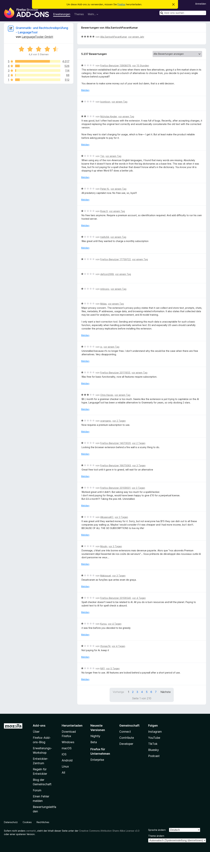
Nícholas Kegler (108, 116)
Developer (126, 743)
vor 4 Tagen (139, 598)
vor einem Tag (119, 101)
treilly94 (104, 237)
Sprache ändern (157, 829)
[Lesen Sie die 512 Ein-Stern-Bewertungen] (37, 79)
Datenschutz (11, 822)
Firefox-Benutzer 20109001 (115, 487)
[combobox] (182, 13)
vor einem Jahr (136, 36)
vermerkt (31, 830)
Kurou (103, 623)
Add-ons (39, 725)
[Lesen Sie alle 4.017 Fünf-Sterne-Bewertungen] (37, 61)
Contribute (126, 737)
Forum (37, 790)
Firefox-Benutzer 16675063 (115, 465)
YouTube (154, 737)
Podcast (154, 756)
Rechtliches (43, 822)
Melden (85, 90)
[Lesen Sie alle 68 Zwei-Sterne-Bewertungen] (37, 75)
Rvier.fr (104, 211)
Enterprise (97, 759)
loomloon (105, 101)
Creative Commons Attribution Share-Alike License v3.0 (109, 830)
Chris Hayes (106, 395)
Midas (103, 303)
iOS (64, 754)
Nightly (95, 736)
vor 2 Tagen (119, 420)
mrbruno (104, 289)
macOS (67, 748)
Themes (79, 14)
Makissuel (105, 575)
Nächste (165, 692)
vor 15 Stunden (140, 65)
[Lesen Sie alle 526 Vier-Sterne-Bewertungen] (37, 66)
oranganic (105, 420)
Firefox (121, 4)
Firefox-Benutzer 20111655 (115, 372)
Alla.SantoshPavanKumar (113, 36)
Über (36, 731)
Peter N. (104, 188)
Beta (93, 742)
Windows (68, 742)
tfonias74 (105, 646)
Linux (65, 766)
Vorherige (118, 692)
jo (101, 346)
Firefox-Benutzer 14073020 (115, 443)
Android (67, 760)
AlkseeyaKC (106, 517)
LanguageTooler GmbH (37, 36)
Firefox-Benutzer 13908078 (115, 65)
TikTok (153, 743)
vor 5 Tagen (113, 668)
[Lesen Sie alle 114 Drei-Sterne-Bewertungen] (37, 70)
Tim (102, 156)
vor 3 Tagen (139, 465)
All (63, 772)
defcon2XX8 (107, 274)
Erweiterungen (61, 14)
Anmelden (200, 3)
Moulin (103, 546)
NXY (102, 668)
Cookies (27, 822)
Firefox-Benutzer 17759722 (115, 259)
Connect (125, 731)
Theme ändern (156, 835)
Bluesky (153, 750)
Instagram (155, 731)
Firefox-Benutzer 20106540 (115, 598)
